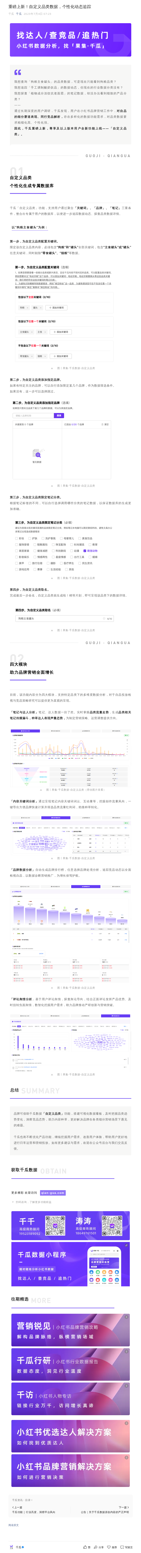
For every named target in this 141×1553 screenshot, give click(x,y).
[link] (20, 1547)
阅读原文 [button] (13, 1525)
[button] (70, 1500)
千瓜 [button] (19, 14)
